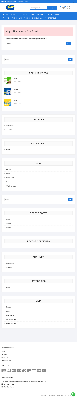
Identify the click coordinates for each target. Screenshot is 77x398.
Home (3, 351)
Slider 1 (15, 78)
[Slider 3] (7, 100)
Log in (8, 173)
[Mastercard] (9, 370)
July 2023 (9, 130)
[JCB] (44, 370)
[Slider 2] (7, 89)
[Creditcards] (34, 370)
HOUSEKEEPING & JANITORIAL (32, 14)
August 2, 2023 (17, 103)
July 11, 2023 (17, 81)
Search (52, 8)
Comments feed (11, 182)
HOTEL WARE (54, 14)
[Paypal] (19, 370)
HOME (7, 14)
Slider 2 (15, 89)
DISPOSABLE (51, 18)
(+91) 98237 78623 (8, 2)
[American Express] (4, 370)
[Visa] (14, 370)
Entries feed (10, 178)
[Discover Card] (29, 370)
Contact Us (5, 357)
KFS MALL (44, 395)
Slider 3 (15, 100)
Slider (8, 150)
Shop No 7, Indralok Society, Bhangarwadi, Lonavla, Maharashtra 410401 (25, 381)
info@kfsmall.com (8, 387)
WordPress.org (11, 186)
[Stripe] (39, 370)
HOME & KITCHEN (11, 18)
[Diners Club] (24, 370)
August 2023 (10, 126)
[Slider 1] (7, 78)
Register (8, 169)
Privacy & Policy (6, 360)
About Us (4, 354)
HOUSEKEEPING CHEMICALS (32, 18)
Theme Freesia (60, 395)
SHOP (15, 14)
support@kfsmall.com (22, 2)
